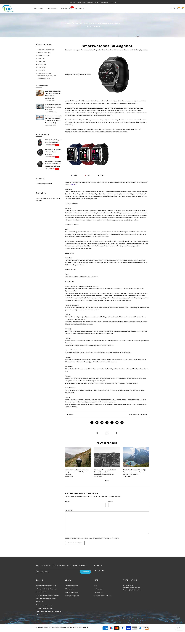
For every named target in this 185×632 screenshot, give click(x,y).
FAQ (95, 585)
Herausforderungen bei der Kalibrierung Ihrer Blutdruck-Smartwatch (53, 107)
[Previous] (67, 464)
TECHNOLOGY (52, 8)
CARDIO (42, 64)
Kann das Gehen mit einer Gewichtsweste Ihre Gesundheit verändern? (105, 472)
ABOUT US (78, 8)
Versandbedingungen (71, 592)
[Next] (147, 464)
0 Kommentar (96, 26)
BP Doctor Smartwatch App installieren (47, 595)
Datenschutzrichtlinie (71, 585)
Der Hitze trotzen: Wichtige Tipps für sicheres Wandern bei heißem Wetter (134, 472)
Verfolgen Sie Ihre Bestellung (102, 595)
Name (67, 501)
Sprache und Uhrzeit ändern (44, 605)
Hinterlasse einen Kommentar (138, 414)
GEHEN (89, 26)
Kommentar (69, 510)
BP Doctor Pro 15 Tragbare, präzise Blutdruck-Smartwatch (53, 152)
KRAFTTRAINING (44, 73)
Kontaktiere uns (98, 589)
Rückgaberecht (69, 589)
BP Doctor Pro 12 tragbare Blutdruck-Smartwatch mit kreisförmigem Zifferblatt (53, 164)
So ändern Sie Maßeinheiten (44, 608)
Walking (71, 414)
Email (110, 501)
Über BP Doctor (98, 592)
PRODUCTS (38, 8)
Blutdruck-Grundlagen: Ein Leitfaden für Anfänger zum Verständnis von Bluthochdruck (53, 94)
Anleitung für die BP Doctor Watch (46, 585)
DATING (41, 70)
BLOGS (42, 61)
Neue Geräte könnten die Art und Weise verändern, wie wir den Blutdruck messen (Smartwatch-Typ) (53, 119)
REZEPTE (42, 67)
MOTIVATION (67, 8)
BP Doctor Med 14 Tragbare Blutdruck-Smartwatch (53, 141)
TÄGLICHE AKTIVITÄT (46, 50)
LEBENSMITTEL (44, 53)
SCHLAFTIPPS (44, 55)
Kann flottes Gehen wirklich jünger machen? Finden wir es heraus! (78, 472)
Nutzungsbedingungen (72, 595)
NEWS (41, 58)
